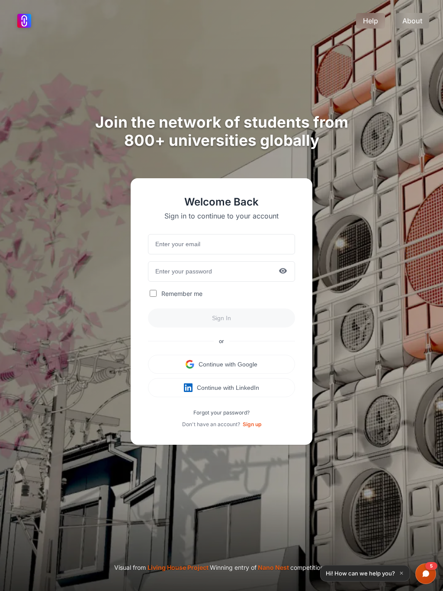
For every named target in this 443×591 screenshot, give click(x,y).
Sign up (252, 424)
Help (370, 20)
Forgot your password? (221, 412)
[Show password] (283, 271)
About (412, 20)
